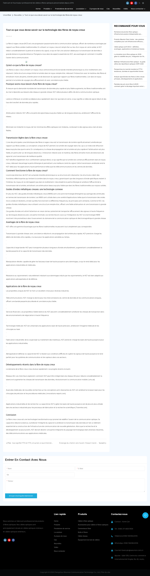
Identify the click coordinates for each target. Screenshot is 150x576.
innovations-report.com (56, 393)
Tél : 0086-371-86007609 (124, 528)
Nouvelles (18, 15)
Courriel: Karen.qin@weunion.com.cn (129, 550)
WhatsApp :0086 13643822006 (126, 543)
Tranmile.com (81, 407)
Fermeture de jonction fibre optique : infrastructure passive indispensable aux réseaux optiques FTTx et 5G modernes (127, 33)
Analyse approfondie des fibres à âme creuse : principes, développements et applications (129, 78)
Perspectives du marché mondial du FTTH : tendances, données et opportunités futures (128, 70)
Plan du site (105, 572)
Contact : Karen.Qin (122, 521)
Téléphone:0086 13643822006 (126, 536)
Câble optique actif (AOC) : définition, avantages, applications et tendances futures (129, 48)
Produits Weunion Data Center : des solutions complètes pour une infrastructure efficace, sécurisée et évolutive (129, 40)
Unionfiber (7, 15)
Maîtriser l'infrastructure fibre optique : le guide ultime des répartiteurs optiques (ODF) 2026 (129, 63)
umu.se (91, 379)
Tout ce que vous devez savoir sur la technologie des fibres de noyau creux (53, 15)
